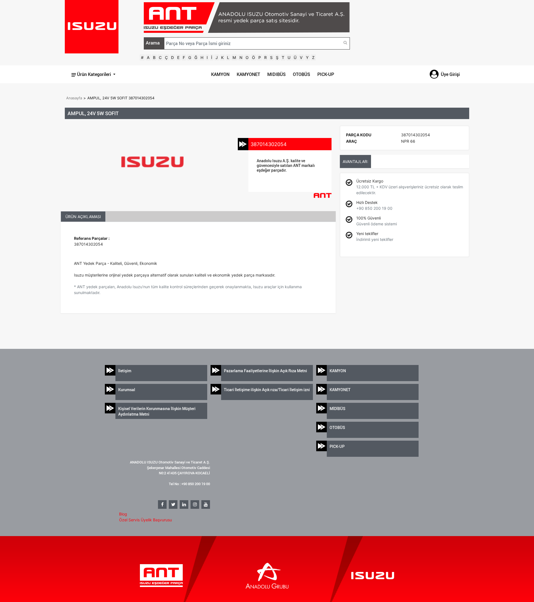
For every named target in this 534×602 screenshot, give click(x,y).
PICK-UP (325, 74)
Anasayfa (74, 98)
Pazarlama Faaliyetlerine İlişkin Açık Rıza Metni (265, 370)
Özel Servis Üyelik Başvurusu (145, 519)
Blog (123, 514)
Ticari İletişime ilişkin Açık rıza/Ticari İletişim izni (267, 389)
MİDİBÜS (337, 408)
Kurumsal (126, 389)
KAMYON (220, 74)
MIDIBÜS (276, 74)
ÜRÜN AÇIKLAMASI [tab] (83, 216)
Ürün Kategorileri (94, 74)
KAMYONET (248, 74)
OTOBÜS (301, 74)
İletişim (124, 370)
